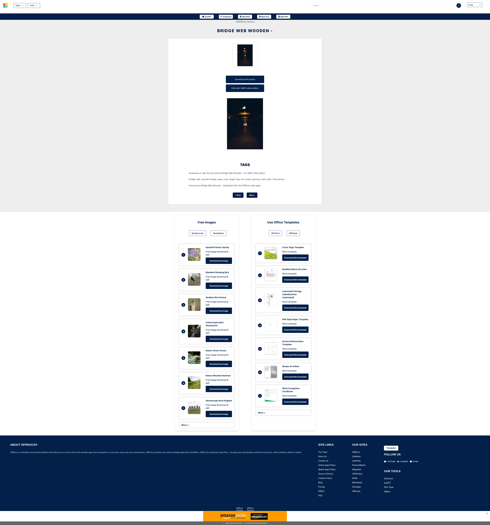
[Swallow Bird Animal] (195, 310)
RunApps (356, 487)
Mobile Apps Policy (327, 469)
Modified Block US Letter (294, 269)
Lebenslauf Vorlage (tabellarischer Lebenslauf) (292, 294)
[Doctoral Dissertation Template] (271, 354)
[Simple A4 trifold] (271, 377)
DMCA (321, 491)
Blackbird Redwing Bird (217, 272)
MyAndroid (357, 482)
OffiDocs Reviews (239, 509)
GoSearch (388, 478)
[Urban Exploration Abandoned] (195, 336)
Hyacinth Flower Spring (217, 247)
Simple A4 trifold (290, 366)
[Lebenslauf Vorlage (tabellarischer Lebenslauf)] (271, 305)
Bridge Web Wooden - (245, 30)
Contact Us (323, 461)
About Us (322, 456)
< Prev (238, 195)
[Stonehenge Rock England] (195, 413)
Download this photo (245, 79)
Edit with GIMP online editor (245, 88)
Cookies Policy (325, 478)
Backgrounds (197, 233)
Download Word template (295, 258)
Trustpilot (391, 448)
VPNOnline (357, 474)
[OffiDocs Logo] (5, 5)
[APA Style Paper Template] (271, 330)
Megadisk (356, 469)
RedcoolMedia (358, 465)
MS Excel (293, 233)
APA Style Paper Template (295, 319)
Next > (252, 195)
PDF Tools (389, 487)
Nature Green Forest (216, 350)
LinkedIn (404, 461)
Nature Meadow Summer (218, 375)
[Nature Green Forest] (195, 363)
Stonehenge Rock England (219, 400)
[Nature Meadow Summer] (195, 388)
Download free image (219, 261)
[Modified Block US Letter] (271, 280)
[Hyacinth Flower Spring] (195, 260)
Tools (31, 5)
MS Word (275, 233)
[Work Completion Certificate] (271, 401)
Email (415, 461)
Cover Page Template (293, 247)
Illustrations (218, 233)
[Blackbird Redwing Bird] (195, 285)
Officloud (356, 491)
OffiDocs (356, 452)
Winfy (354, 478)
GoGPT (387, 483)
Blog (320, 482)
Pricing (321, 487)
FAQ (320, 495)
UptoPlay (356, 461)
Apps (18, 5)
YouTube (391, 461)
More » (185, 425)
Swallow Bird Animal (216, 297)
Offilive (387, 492)
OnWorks (356, 456)
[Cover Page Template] (271, 258)
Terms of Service (325, 474)
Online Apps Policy (326, 465)
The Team (322, 452)
